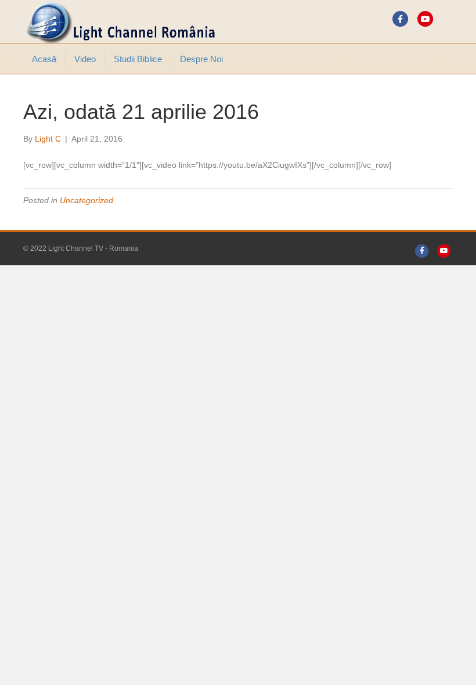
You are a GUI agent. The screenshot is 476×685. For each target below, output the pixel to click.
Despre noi (201, 59)
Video (85, 59)
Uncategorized (86, 200)
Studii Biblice (138, 59)
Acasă (44, 59)
